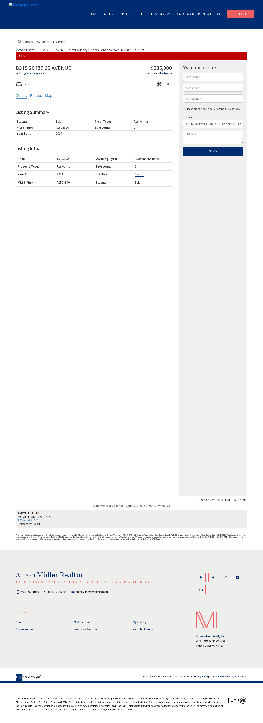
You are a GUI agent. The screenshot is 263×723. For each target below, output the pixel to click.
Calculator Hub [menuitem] (188, 14)
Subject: (188, 117)
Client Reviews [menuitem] (160, 14)
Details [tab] (21, 95)
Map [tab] (48, 95)
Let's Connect (240, 14)
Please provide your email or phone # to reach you (212, 108)
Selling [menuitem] (138, 14)
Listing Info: (27, 148)
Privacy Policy (201, 676)
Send (213, 151)
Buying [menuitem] (122, 14)
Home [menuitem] (94, 14)
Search (106, 14)
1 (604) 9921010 (28, 520)
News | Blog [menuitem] (211, 14)
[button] (240, 14)
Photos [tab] (36, 95)
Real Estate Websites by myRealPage (228, 676)
